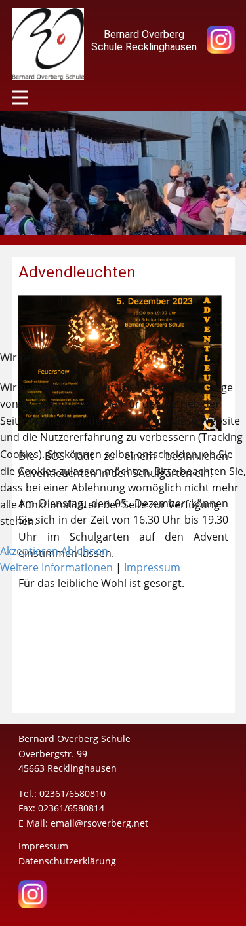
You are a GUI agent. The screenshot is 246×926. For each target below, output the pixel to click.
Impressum (152, 567)
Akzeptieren (29, 551)
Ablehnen (84, 551)
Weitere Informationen (56, 567)
